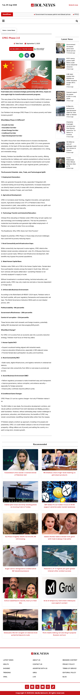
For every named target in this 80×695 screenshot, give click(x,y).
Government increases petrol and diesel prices (45, 14)
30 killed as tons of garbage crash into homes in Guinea (71, 146)
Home (4, 30)
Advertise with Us (40, 668)
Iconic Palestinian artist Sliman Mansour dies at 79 (71, 162)
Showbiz (6, 668)
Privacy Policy (69, 664)
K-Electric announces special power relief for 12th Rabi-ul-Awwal (71, 110)
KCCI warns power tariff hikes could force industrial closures (71, 63)
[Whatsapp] (27, 687)
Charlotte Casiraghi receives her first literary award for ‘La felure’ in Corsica (71, 128)
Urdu (35, 672)
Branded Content (70, 660)
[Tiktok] (53, 687)
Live (34, 677)
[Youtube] (43, 687)
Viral (5, 677)
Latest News (11, 30)
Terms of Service (69, 668)
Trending (7, 672)
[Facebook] (32, 687)
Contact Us (37, 664)
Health (6, 664)
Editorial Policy (69, 672)
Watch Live (73, 5)
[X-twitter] (37, 687)
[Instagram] (48, 687)
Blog (65, 677)
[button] (21, 55)
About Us (36, 660)
